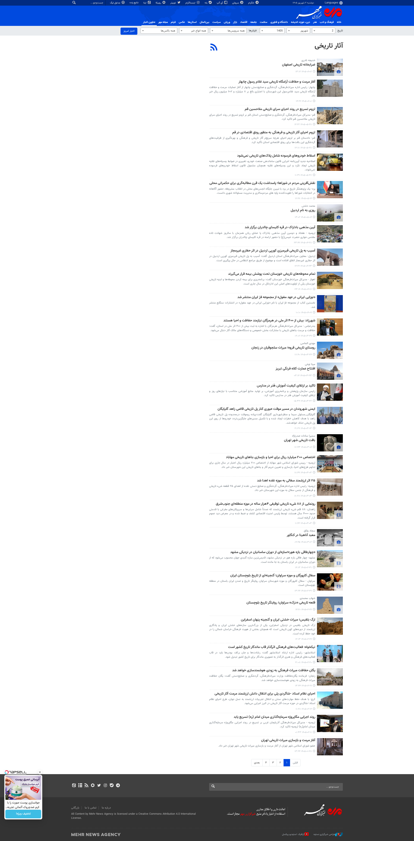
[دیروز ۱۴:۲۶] (330, 88)
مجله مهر (163, 22)
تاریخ (340, 30)
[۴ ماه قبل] (330, 746)
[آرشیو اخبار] (80, 786)
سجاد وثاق (309, 531)
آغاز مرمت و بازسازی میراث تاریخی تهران (288, 740)
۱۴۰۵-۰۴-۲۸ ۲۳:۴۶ (303, 243)
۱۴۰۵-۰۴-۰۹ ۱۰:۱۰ (304, 312)
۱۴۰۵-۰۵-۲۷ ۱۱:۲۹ (303, 175)
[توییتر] (99, 786)
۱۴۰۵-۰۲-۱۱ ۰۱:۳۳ (303, 732)
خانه (339, 22)
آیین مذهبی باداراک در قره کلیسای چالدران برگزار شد (280, 227)
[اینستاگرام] (105, 786)
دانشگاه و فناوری (279, 22)
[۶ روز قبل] (330, 162)
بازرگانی (75, 808)
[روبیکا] (93, 786)
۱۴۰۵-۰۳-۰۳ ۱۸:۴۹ (303, 473)
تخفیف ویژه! (23, 814)
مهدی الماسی (307, 343)
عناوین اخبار (149, 22)
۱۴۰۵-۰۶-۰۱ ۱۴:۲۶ (304, 101)
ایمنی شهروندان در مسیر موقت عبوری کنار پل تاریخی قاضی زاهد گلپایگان (266, 409)
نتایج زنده (134, 3)
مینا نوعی (310, 364)
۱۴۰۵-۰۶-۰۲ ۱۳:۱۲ (303, 72)
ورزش (227, 22)
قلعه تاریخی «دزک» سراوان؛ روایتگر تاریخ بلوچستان (280, 602)
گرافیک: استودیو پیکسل (293, 834)
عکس (182, 22)
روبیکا (159, 3)
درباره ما (106, 808)
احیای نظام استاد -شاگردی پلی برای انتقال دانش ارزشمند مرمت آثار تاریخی (265, 694)
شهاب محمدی (307, 598)
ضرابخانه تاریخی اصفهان (298, 65)
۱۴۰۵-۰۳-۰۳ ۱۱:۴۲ (303, 523)
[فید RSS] (86, 786)
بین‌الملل (204, 22)
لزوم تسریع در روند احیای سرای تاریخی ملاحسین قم (280, 109)
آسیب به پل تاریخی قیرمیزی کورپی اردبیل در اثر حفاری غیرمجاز (273, 250)
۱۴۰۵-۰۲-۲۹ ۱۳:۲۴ (303, 591)
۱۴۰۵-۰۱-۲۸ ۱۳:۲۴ (303, 751)
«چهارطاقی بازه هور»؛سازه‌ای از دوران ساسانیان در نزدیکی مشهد (272, 552)
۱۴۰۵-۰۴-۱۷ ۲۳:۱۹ (303, 289)
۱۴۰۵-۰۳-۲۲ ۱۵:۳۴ (303, 401)
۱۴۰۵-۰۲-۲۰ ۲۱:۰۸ (303, 662)
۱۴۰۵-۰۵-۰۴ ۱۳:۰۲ (303, 217)
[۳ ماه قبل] (330, 463)
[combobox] (323, 31)
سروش (236, 3)
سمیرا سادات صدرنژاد (303, 436)
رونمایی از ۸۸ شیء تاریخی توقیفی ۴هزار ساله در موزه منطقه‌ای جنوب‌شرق (265, 504)
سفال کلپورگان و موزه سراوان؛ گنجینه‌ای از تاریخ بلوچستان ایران (272, 575)
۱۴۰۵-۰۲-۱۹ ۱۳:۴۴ (303, 686)
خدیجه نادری (308, 60)
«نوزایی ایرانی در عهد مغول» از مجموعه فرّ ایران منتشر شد (276, 297)
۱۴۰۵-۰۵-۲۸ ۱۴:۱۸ (303, 148)
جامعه (253, 22)
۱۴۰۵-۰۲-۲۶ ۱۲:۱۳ (303, 639)
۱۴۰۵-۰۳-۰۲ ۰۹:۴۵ (303, 542)
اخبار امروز (129, 31)
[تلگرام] (118, 786)
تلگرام (251, 3)
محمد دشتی (308, 206)
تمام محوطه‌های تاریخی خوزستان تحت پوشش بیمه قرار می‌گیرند (271, 274)
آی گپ (220, 3)
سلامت (263, 22)
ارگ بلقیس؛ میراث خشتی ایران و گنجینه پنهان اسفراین (278, 620)
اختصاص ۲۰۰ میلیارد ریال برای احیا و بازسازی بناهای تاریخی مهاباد (270, 457)
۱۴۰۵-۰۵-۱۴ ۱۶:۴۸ (303, 198)
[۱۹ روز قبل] (330, 189)
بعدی (257, 763)
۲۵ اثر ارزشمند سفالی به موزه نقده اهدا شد (286, 480)
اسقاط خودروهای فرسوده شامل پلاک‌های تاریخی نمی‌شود (276, 156)
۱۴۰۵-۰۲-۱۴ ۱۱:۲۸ (304, 709)
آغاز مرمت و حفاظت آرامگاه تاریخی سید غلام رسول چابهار (276, 82)
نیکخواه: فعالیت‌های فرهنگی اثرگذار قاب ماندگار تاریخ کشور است (271, 647)
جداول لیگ (115, 3)
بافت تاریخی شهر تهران (299, 440)
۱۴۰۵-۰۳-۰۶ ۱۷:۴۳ (303, 447)
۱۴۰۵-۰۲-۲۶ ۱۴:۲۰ (303, 609)
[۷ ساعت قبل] (330, 67)
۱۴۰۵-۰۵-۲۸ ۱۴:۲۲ (303, 124)
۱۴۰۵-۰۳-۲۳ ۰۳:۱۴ (303, 375)
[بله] (111, 786)
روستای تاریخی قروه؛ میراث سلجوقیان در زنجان (283, 348)
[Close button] (40, 772)
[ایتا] (74, 786)
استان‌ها (192, 22)
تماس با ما (90, 808)
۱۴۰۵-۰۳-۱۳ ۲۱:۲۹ (303, 428)
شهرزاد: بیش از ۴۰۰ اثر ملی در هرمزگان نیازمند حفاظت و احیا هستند (269, 320)
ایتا (145, 3)
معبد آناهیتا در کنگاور (301, 535)
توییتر (173, 3)
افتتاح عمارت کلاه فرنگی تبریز (295, 368)
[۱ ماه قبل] (330, 233)
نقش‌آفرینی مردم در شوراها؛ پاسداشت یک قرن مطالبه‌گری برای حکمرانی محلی (262, 183)
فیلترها (253, 30)
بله (206, 3)
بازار (235, 22)
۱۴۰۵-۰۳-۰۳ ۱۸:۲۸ (303, 496)
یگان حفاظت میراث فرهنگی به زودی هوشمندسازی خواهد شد (273, 670)
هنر (315, 22)
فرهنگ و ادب (327, 22)
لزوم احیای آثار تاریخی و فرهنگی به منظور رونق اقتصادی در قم (273, 132)
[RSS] (214, 47)
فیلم (173, 22)
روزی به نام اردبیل (303, 210)
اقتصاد (243, 22)
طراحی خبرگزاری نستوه (324, 834)
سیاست (216, 22)
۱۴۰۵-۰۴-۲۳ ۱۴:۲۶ (303, 266)
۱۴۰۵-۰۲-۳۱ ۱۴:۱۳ (303, 567)
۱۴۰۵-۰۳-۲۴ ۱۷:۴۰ (303, 355)
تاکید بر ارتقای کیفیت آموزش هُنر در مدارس (286, 386)
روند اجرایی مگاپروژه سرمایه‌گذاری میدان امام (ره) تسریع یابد (274, 717)
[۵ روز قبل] (330, 115)
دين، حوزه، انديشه (300, 22)
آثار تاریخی (329, 46)
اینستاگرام (190, 3)
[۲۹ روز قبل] (330, 213)
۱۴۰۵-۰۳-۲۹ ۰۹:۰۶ (303, 336)
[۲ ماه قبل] (330, 327)
